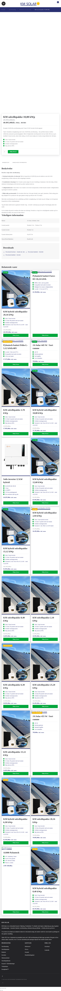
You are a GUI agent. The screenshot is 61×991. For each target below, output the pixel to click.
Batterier (4, 952)
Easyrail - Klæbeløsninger (8, 963)
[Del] (3, 988)
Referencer (27, 946)
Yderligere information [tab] (19, 162)
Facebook (47, 946)
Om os (26, 949)
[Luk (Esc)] (5, 988)
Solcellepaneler (5, 949)
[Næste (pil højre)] (2, 990)
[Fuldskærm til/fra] (2, 988)
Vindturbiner (5, 966)
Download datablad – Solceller (35, 252)
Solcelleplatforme (6, 960)
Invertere (4, 955)
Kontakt (27, 952)
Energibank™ (5, 969)
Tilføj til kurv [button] (16, 335)
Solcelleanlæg (5, 946)
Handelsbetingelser (29, 955)
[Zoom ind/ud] (0, 988)
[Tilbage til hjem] (30, 3)
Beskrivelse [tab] (5, 162)
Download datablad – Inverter (13, 255)
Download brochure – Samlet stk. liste (15, 252)
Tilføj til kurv (13, 151)
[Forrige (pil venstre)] (0, 990)
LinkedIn (47, 950)
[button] (4, 4)
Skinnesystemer (5, 958)
